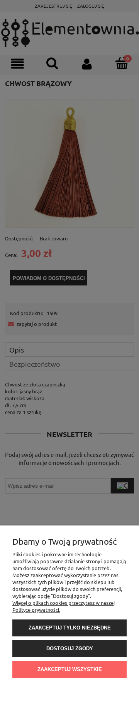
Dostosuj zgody (69, 648)
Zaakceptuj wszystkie (69, 669)
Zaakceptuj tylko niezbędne (70, 628)
